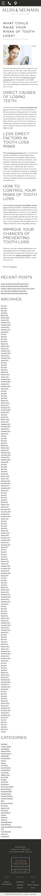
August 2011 (4, 717)
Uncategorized (5, 836)
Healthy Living (5, 775)
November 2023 (6, 382)
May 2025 (4, 339)
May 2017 (4, 554)
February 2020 (5, 476)
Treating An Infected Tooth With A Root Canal (15, 284)
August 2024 (4, 360)
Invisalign (3, 780)
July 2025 (4, 334)
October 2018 (5, 514)
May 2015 (4, 611)
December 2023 (5, 379)
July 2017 (4, 549)
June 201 (3, 732)
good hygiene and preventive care (16, 153)
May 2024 (4, 367)
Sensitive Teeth (5, 808)
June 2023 (4, 393)
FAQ (33, 882)
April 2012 (4, 698)
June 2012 (4, 694)
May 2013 (4, 668)
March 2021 (4, 445)
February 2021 (5, 448)
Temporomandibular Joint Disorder (11, 827)
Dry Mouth (4, 765)
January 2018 (5, 535)
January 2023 (5, 405)
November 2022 (6, 410)
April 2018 (4, 528)
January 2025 (5, 348)
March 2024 (4, 372)
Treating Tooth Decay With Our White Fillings (14, 286)
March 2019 (4, 502)
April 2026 (4, 313)
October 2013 (5, 656)
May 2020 (4, 469)
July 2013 (4, 663)
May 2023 (4, 396)
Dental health (5, 756)
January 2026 (5, 320)
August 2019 (4, 490)
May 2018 (4, 526)
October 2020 (5, 457)
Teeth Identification (6, 822)
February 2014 (5, 647)
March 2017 (4, 559)
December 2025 (5, 322)
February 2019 (5, 505)
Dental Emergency (6, 754)
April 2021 (4, 443)
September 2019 (5, 488)
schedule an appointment (23, 255)
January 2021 (5, 450)
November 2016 (6, 568)
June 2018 (4, 523)
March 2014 (4, 644)
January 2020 (5, 479)
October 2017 (5, 542)
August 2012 (4, 689)
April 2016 (4, 585)
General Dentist (5, 770)
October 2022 (5, 412)
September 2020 (5, 460)
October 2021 (5, 429)
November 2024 (6, 353)
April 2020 (4, 471)
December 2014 (5, 623)
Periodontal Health (6, 792)
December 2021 (5, 424)
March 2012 (4, 701)
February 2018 (5, 533)
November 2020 (6, 455)
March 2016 (4, 587)
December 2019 (5, 481)
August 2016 (4, 575)
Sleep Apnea (4, 810)
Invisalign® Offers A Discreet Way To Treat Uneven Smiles (17, 289)
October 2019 (5, 486)
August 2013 (4, 661)
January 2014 (5, 649)
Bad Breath (4, 744)
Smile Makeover (5, 813)
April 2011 (4, 727)
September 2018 (5, 516)
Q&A (2, 801)
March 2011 (4, 729)
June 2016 (4, 580)
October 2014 (5, 628)
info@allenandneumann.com (13, 894)
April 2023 (4, 398)
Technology (4, 818)
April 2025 (4, 341)
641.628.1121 (33, 894)
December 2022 (5, 408)
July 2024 (4, 363)
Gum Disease (5, 773)
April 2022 (4, 415)
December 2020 (5, 453)
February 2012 (5, 703)
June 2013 (4, 665)
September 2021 (5, 431)
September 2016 (5, 573)
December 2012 (5, 680)
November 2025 (6, 325)
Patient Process (33, 885)
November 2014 (6, 625)
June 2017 (4, 552)
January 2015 (5, 620)
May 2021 (4, 441)
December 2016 (5, 566)
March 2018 (4, 531)
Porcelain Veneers (6, 794)
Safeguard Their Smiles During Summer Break (14, 293)
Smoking (3, 815)
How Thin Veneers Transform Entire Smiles (13, 291)
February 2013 (5, 675)
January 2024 (5, 377)
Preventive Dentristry (7, 799)
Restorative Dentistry (7, 803)
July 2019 (4, 493)
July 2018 (4, 521)
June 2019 (4, 495)
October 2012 (5, 684)
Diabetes (3, 763)
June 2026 (4, 308)
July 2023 (4, 391)
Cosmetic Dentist (6, 747)
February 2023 (5, 403)
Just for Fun (4, 782)
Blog (33, 887)
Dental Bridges (5, 749)
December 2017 (5, 538)
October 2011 (5, 713)
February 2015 (5, 618)
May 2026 (4, 311)
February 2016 (5, 590)
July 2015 (4, 606)
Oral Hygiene (5, 784)
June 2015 (4, 609)
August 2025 (4, 332)
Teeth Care (4, 820)
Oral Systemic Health (7, 787)
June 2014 (4, 637)
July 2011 (4, 720)
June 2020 (4, 467)
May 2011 (4, 725)
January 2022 (5, 422)
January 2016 (5, 592)
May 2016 (4, 583)
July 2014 (4, 635)
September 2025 (5, 330)
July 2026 (4, 306)
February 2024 (5, 374)
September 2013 (5, 658)
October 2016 (5, 571)
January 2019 (5, 507)
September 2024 (5, 358)
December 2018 (5, 509)
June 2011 (4, 722)
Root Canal (4, 806)
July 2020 (4, 464)
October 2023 (5, 384)
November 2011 (6, 710)
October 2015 (5, 599)
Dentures (3, 761)
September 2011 (5, 715)
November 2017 (6, 540)
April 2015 (4, 613)
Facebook (19, 885)
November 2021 (6, 426)
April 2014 (4, 642)
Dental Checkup (5, 751)
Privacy (7, 882)
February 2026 (5, 318)
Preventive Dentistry (7, 796)
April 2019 (4, 500)
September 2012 (5, 687)
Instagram (20, 882)
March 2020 (4, 474)
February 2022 (5, 419)
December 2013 (5, 651)
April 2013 (4, 670)
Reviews (20, 887)
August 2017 (4, 547)
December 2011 (5, 708)
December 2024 (5, 351)
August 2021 (4, 434)
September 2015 (5, 602)
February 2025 (5, 346)
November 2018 (6, 512)
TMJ (2, 829)
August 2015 (4, 604)
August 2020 (4, 462)
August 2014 (4, 632)
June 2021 (4, 438)
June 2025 (4, 337)
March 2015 (4, 616)
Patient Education (6, 789)
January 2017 (5, 564)
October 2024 (5, 356)
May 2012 (4, 696)
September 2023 (5, 386)
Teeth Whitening (6, 825)
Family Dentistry (6, 768)
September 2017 (5, 545)
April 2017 (4, 557)
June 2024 (4, 365)
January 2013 (5, 677)
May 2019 (4, 498)
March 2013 (4, 672)
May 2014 (4, 639)
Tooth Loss (13, 267)
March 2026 (4, 315)
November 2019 (6, 483)
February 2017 (5, 561)
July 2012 (4, 691)
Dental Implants (5, 758)
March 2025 (4, 344)
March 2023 (4, 400)
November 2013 (6, 654)
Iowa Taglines (7, 884)
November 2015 (6, 597)
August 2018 (4, 519)
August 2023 (4, 389)
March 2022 (4, 417)
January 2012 (5, 706)
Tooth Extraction (6, 832)
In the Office (4, 777)
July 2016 (4, 578)
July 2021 (4, 436)
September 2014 (5, 630)
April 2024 (4, 370)
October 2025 (5, 327)
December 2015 (5, 594)
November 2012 (6, 682)
